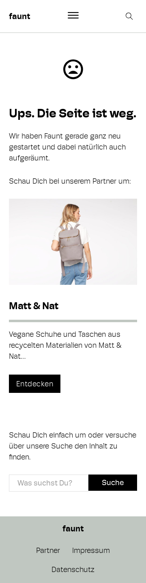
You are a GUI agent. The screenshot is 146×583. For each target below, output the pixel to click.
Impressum (91, 550)
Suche (113, 482)
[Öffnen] (73, 15)
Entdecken (35, 383)
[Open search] (130, 16)
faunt (19, 16)
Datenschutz (73, 569)
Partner (48, 550)
